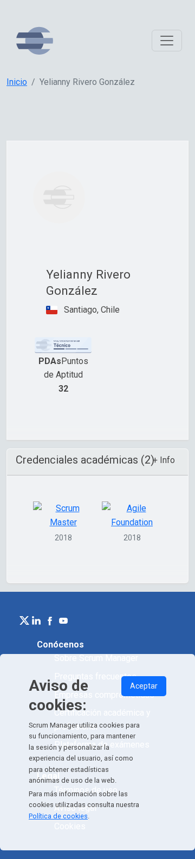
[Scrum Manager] (34, 40)
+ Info (164, 460)
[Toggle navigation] (167, 40)
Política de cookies (58, 816)
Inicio (16, 82)
